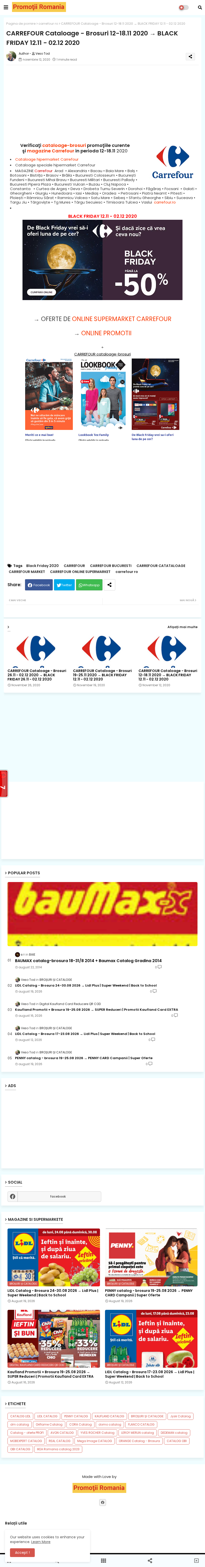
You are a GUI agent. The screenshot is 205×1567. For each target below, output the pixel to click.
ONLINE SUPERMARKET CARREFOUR (122, 319)
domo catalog (109, 1424)
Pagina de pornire (21, 23)
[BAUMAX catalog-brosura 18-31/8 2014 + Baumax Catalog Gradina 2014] (103, 914)
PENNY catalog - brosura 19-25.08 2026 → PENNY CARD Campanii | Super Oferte (83, 1058)
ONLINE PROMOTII (106, 333)
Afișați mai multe (183, 627)
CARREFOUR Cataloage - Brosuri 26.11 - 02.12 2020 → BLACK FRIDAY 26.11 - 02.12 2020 (37, 675)
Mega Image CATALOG (94, 1441)
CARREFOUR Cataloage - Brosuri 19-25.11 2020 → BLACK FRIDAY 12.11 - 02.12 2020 (102, 675)
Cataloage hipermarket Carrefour (46, 159)
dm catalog (19, 1424)
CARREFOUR (74, 565)
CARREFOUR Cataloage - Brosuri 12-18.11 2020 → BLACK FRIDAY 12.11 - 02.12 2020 (167, 675)
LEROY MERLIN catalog (137, 1433)
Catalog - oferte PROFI (27, 1433)
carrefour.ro (165, 202)
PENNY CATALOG (76, 1416)
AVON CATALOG (62, 1433)
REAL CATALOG (59, 1441)
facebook (58, 1196)
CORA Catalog (80, 1424)
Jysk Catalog (180, 1416)
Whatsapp (91, 585)
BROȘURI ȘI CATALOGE (147, 1416)
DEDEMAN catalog (174, 1433)
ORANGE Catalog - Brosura (139, 1441)
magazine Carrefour (50, 151)
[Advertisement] (103, 820)
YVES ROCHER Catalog (97, 1433)
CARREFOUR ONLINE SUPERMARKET (80, 571)
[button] (200, 7)
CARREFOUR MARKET (27, 571)
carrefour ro (48, 23)
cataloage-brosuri (64, 145)
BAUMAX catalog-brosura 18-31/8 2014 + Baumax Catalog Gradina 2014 (88, 961)
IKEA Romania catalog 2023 (58, 1449)
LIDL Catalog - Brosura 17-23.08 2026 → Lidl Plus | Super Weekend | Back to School (85, 1034)
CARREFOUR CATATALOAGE (160, 565)
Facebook (42, 585)
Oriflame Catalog (49, 1424)
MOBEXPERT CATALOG (26, 1441)
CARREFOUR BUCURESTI (111, 565)
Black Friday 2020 (42, 565)
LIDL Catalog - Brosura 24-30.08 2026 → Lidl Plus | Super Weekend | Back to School (86, 985)
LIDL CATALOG (47, 1416)
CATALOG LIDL (20, 1416)
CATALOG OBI (177, 1441)
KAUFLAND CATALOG (109, 1416)
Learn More (40, 1541)
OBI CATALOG (20, 1449)
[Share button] (109, 584)
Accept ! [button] (22, 1552)
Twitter (66, 585)
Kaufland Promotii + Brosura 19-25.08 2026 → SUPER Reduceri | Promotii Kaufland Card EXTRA (96, 1009)
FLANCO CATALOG (141, 1424)
